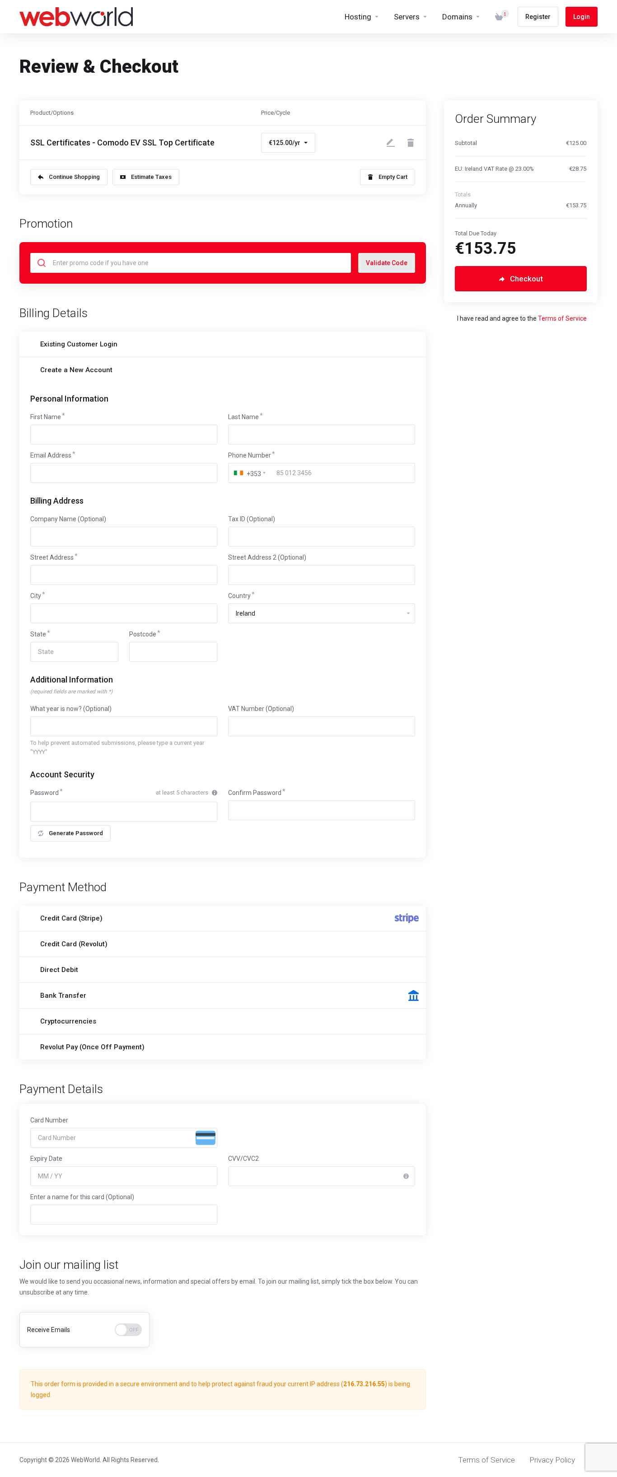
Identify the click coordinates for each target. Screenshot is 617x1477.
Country (239, 595)
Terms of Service (562, 318)
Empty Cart (393, 176)
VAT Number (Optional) (261, 708)
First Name (45, 417)
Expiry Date (46, 1158)
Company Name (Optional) (68, 519)
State (38, 634)
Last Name (243, 417)
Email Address (50, 455)
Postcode (142, 634)
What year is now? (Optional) (71, 708)
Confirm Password (254, 792)
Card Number (49, 1120)
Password (44, 792)
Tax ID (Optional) (251, 519)
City (35, 595)
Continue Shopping (74, 176)
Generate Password (76, 833)
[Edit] (391, 143)
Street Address (52, 557)
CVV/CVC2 (243, 1158)
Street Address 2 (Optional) (267, 557)
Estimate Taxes (151, 176)
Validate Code (386, 262)
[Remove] (411, 143)
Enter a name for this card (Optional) (82, 1197)
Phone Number (249, 455)
